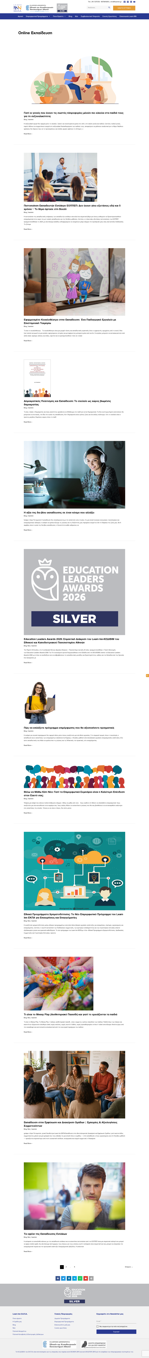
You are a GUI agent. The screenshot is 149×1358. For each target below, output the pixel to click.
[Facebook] (125, 2)
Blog (70, 16)
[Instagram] (128, 2)
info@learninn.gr (116, 2)
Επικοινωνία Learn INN (128, 16)
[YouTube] (134, 2)
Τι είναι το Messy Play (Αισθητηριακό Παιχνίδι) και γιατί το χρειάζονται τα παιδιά (70, 1014)
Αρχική (20, 16)
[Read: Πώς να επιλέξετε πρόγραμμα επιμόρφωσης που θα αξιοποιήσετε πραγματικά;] (39, 702)
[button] (147, 675)
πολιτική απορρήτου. (121, 1326)
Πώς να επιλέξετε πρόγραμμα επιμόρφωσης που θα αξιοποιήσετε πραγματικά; (69, 727)
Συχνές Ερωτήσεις (109, 16)
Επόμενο (129, 1267)
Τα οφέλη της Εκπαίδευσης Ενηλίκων (45, 1234)
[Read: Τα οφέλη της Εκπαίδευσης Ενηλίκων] (74, 1196)
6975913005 (105, 2)
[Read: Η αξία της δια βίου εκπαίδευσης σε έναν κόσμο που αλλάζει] (74, 474)
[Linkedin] (131, 2)
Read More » (28, 134)
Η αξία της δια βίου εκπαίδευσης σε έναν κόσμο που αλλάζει (59, 512)
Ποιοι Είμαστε (58, 16)
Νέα (76, 16)
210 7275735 (95, 2)
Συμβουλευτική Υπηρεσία (90, 16)
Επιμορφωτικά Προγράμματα (37, 16)
